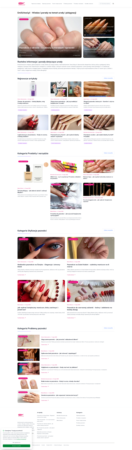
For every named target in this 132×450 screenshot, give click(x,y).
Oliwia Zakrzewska (22, 99)
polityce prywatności (21, 439)
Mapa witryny (66, 445)
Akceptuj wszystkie (16, 445)
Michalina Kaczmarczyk (89, 132)
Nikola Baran (86, 99)
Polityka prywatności (36, 445)
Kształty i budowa (89, 3)
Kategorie (79, 412)
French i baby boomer (57, 3)
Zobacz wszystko (108, 78)
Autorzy (59, 412)
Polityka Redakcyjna (58, 445)
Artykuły (39, 412)
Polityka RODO (49, 445)
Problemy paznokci (68, 3)
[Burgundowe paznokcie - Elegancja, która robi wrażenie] (98, 48)
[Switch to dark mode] (113, 3)
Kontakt (43, 445)
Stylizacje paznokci (46, 3)
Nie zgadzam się (16, 442)
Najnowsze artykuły (36, 3)
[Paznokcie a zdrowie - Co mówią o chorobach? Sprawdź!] (50, 37)
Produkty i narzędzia (78, 3)
